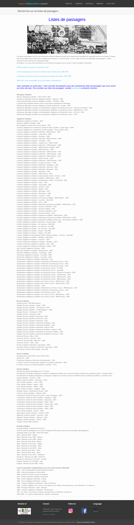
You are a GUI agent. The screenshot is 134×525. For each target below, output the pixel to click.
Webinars (99, 3)
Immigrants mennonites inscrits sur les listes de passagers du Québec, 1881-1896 (44, 76)
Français (95, 511)
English (95, 509)
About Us (69, 3)
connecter (76, 88)
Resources (89, 3)
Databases (78, 3)
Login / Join (110, 3)
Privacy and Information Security (85, 522)
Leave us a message (49, 514)
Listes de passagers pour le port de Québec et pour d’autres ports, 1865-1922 (43, 72)
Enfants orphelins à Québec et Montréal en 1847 (33, 67)
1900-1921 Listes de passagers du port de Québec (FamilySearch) (39, 80)
